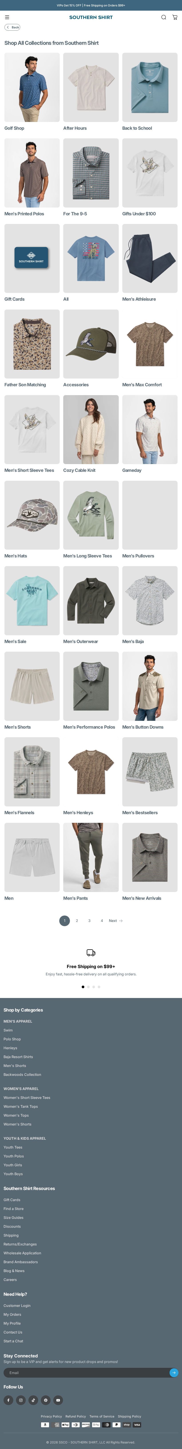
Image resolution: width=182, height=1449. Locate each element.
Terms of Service (101, 1416)
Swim (8, 1030)
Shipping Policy (129, 1416)
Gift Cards (12, 1200)
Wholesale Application (22, 1253)
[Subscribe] (174, 1372)
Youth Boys (13, 1174)
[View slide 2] (88, 987)
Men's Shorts (15, 1065)
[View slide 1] (83, 987)
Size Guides (14, 1217)
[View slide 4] (99, 987)
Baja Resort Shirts (18, 1057)
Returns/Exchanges (20, 1244)
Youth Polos (14, 1156)
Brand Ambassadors (21, 1262)
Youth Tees (13, 1147)
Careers (10, 1279)
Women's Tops (16, 1115)
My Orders (12, 1314)
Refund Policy (75, 1416)
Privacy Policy (51, 1416)
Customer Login (17, 1305)
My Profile (12, 1323)
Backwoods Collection (22, 1074)
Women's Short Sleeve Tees (27, 1097)
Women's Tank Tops (21, 1106)
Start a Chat (13, 1341)
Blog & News (14, 1271)
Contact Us (13, 1332)
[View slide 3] (93, 987)
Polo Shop (12, 1039)
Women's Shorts (18, 1124)
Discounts (12, 1226)
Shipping (11, 1235)
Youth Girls (13, 1165)
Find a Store (14, 1208)
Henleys (10, 1048)
